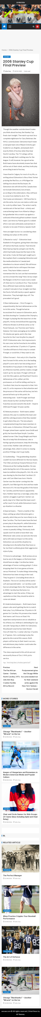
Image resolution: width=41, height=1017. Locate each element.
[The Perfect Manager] (20, 858)
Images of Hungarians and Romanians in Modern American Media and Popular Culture (20, 774)
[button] (9, 26)
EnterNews (33, 1011)
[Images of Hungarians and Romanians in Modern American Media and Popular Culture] (20, 755)
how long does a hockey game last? (18, 662)
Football (7, 951)
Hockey (6, 56)
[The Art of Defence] (20, 940)
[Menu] (9, 26)
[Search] (33, 26)
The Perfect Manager (12, 875)
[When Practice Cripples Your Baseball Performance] (20, 899)
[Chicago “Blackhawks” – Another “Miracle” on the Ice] (20, 715)
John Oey (8, 71)
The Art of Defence (11, 957)
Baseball (7, 870)
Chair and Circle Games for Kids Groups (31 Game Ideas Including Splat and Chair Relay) (20, 816)
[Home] (4, 26)
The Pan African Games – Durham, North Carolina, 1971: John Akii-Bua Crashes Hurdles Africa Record (11, 676)
